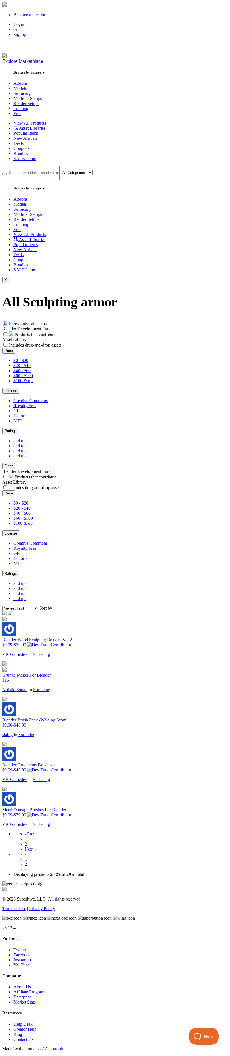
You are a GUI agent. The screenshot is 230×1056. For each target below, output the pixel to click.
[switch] (50, 323)
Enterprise (22, 997)
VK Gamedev (14, 654)
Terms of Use (14, 908)
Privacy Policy (42, 908)
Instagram (22, 959)
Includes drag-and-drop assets (35, 345)
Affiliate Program (28, 991)
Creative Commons (30, 400)
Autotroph (54, 1048)
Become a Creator (29, 14)
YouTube (21, 965)
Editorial (21, 415)
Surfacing (41, 654)
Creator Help (24, 1029)
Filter (8, 466)
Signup (19, 34)
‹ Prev (30, 833)
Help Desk (23, 1024)
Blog (17, 1034)
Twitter (19, 949)
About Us (22, 986)
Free (17, 113)
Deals (18, 143)
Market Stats (24, 1002)
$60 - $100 (23, 375)
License (10, 391)
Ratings (10, 573)
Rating (9, 431)
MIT (17, 420)
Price (8, 351)
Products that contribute (34, 334)
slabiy (7, 734)
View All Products (29, 123)
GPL (17, 410)
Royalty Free (24, 405)
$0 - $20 (20, 360)
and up (19, 440)
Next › (30, 849)
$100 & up (23, 380)
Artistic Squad (14, 689)
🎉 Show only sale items (24, 323)
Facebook (22, 954)
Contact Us (23, 1039)
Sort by (45, 608)
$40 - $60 (22, 370)
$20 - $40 (22, 365)
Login (18, 24)
